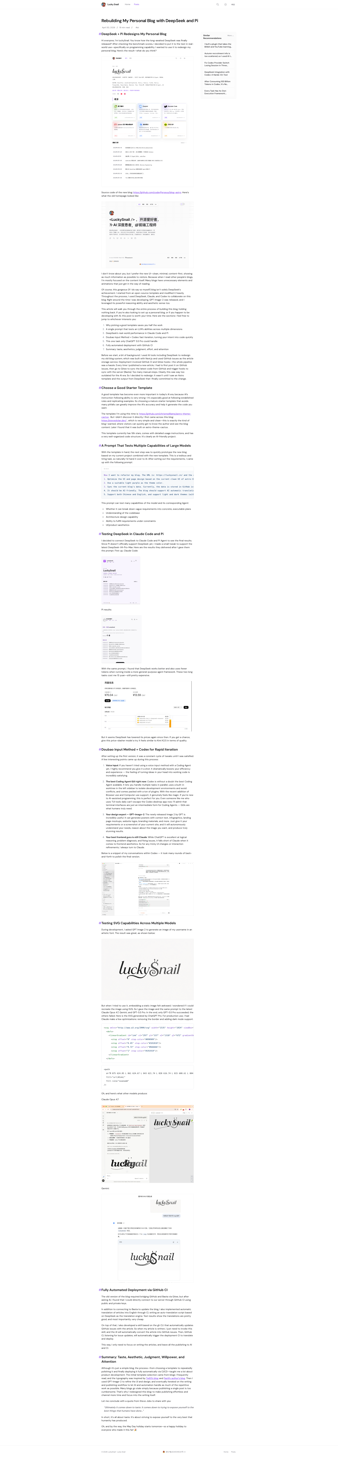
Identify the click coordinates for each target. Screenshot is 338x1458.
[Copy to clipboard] (190, 474)
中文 (233, 4)
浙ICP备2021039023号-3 (175, 1452)
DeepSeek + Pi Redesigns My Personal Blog (133, 34)
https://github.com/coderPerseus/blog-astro (157, 192)
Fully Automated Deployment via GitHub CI (134, 1290)
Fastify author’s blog (174, 1378)
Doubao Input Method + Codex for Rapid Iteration (139, 749)
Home (127, 4)
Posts (136, 4)
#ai (137, 27)
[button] (147, 121)
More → (231, 35)
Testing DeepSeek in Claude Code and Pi (132, 534)
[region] (147, 485)
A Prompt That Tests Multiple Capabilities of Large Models (146, 446)
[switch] (225, 4)
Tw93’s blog (152, 1378)
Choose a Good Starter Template (126, 388)
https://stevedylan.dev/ (113, 420)
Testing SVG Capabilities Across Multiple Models (138, 923)
